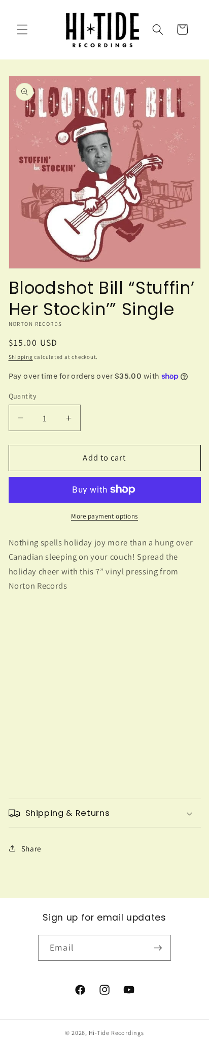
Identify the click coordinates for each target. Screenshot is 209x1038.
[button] (22, 29)
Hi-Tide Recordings (116, 1032)
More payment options (104, 516)
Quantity (23, 396)
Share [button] (31, 848)
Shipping (21, 356)
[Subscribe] (158, 948)
